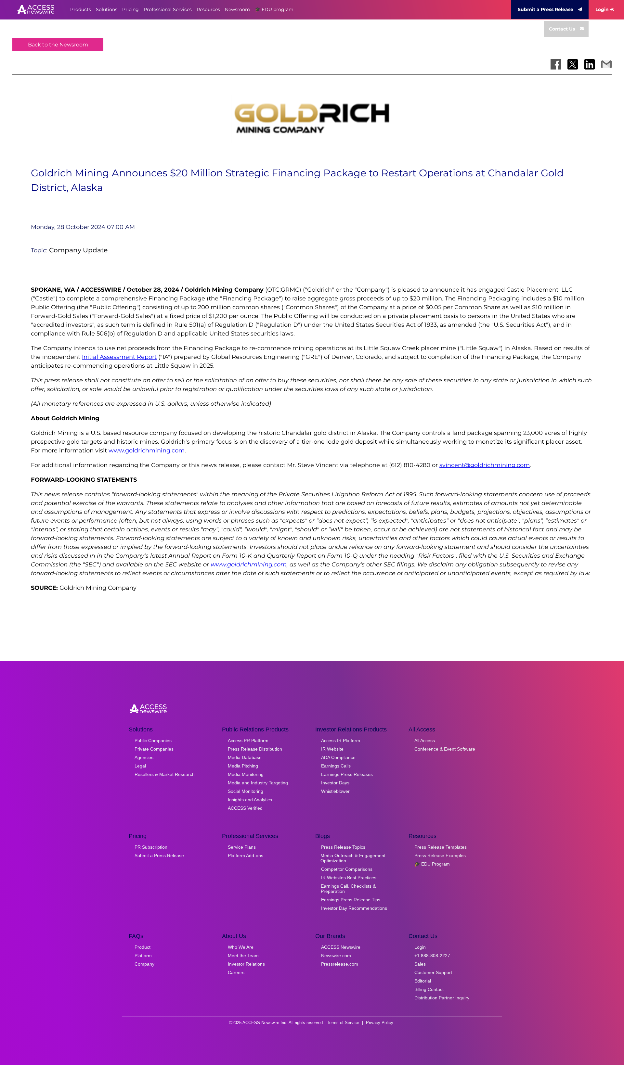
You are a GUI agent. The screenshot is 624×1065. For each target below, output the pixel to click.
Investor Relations (246, 964)
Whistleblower (335, 791)
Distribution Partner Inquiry (441, 997)
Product (142, 947)
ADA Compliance (338, 757)
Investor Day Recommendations (354, 908)
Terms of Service (343, 1022)
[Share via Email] (606, 64)
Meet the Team (243, 955)
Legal (140, 765)
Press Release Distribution (255, 749)
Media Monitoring (246, 774)
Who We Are (241, 947)
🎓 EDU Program (432, 864)
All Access (424, 740)
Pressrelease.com (339, 964)
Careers (236, 972)
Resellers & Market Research (165, 774)
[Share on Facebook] (556, 64)
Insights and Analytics (250, 799)
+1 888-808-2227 (432, 955)
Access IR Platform (340, 740)
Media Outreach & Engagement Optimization (352, 858)
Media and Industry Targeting (258, 782)
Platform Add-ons (245, 855)
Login (602, 9)
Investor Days (335, 782)
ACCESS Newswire (340, 947)
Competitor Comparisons (346, 869)
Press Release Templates (440, 847)
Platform (143, 955)
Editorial (422, 980)
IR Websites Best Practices (348, 877)
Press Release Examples (440, 855)
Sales (420, 964)
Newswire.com (336, 955)
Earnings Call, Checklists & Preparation (348, 888)
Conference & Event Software (444, 749)
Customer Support (433, 972)
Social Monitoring (245, 791)
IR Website (332, 749)
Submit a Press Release (545, 9)
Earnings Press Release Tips (350, 899)
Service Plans (242, 847)
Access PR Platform (248, 740)
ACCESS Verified (245, 808)
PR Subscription (151, 847)
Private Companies (154, 749)
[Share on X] (572, 64)
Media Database (245, 757)
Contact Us (562, 29)
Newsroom (237, 9)
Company (144, 964)
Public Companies (153, 740)
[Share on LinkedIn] (589, 64)
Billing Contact (429, 989)
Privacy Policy (379, 1022)
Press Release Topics (343, 847)
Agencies (144, 757)
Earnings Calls (336, 765)
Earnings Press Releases (347, 774)
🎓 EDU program (274, 9)
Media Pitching (243, 765)
